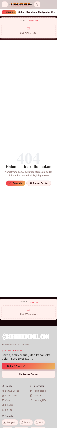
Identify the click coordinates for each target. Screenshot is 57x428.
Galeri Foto (11, 395)
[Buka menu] (5, 4)
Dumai (27, 422)
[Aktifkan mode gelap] (37, 4)
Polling (8, 409)
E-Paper (9, 404)
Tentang (38, 395)
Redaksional (40, 390)
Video (8, 400)
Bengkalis (12, 422)
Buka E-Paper (14, 366)
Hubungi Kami (41, 400)
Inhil (41, 422)
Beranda (17, 183)
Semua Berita (40, 183)
